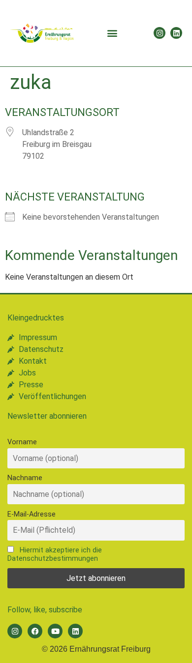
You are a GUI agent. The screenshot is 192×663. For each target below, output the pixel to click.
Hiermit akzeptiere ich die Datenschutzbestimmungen (54, 554)
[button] (112, 33)
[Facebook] (35, 631)
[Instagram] (159, 33)
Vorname (22, 442)
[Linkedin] (176, 33)
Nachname (24, 478)
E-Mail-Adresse (31, 514)
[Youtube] (55, 631)
